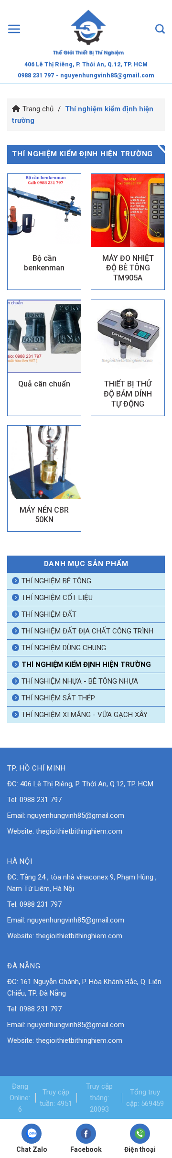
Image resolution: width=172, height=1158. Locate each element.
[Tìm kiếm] (160, 28)
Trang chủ (38, 109)
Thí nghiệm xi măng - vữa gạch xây (85, 714)
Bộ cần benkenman (44, 263)
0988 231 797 (36, 75)
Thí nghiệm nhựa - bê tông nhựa (80, 681)
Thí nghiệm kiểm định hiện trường (86, 664)
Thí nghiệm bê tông (56, 581)
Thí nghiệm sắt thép (58, 698)
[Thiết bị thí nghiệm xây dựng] (88, 28)
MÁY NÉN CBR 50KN (44, 515)
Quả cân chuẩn (44, 383)
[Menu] (14, 28)
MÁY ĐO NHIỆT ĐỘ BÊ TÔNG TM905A (128, 268)
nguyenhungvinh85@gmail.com (75, 815)
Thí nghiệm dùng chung (64, 647)
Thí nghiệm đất (49, 614)
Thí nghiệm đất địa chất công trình (87, 631)
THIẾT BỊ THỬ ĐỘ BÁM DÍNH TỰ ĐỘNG (128, 393)
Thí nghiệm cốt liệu (57, 597)
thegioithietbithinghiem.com (79, 831)
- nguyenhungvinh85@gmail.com (105, 75)
